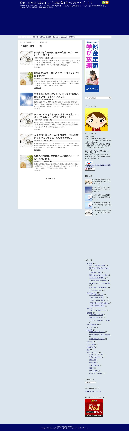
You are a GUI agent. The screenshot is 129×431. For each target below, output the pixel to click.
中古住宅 (55, 37)
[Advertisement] (64, 22)
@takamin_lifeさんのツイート (94, 391)
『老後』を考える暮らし (97, 305)
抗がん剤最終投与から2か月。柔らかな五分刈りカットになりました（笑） (101, 182)
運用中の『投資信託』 (96, 317)
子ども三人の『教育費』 (97, 278)
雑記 (88, 350)
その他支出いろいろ (95, 290)
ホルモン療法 (93, 370)
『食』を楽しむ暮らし (96, 295)
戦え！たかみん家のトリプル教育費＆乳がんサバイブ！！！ (56, 2)
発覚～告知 (92, 360)
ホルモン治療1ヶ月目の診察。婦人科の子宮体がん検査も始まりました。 (101, 189)
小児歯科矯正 (91, 347)
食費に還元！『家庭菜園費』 (98, 287)
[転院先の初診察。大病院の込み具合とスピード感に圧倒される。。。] (26, 161)
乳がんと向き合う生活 (96, 354)
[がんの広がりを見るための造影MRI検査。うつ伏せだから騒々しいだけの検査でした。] (26, 120)
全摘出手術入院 (94, 365)
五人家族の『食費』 (95, 272)
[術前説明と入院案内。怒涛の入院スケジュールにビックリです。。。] (26, 58)
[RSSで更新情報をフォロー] (106, 3)
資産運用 (48, 37)
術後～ (91, 368)
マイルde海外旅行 (92, 324)
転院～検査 (49, 58)
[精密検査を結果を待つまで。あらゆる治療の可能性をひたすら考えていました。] (26, 99)
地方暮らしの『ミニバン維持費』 (99, 283)
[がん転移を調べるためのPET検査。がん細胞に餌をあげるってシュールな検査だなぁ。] (26, 140)
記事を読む (37, 67)
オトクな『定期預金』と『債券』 (99, 320)
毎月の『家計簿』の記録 (97, 265)
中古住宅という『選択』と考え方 (99, 334)
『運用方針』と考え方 (96, 315)
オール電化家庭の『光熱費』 (98, 280)
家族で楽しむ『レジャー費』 (98, 275)
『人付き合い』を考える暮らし (99, 303)
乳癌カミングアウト (95, 357)
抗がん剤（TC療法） (95, 373)
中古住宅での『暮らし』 (97, 332)
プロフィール (27, 37)
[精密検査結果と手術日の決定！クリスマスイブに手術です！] (26, 78)
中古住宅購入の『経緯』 (97, 339)
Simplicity (69, 426)
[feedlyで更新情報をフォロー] (103, 3)
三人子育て (72, 37)
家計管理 (35, 37)
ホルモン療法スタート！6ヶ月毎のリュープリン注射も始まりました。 (101, 212)
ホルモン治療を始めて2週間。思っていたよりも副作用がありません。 (101, 197)
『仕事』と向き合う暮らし (97, 300)
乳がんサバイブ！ (92, 352)
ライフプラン (91, 327)
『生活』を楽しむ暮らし (97, 297)
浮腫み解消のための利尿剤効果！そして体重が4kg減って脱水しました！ (101, 205)
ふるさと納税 (63, 37)
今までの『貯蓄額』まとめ (97, 310)
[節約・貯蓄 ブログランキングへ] (90, 170)
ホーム (20, 37)
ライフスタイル (91, 293)
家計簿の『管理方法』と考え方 (99, 268)
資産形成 (42, 37)
